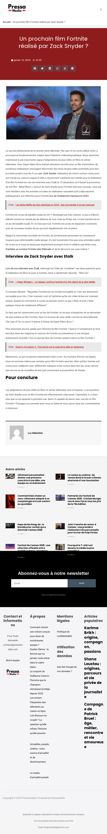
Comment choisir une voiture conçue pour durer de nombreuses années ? (40, 636)
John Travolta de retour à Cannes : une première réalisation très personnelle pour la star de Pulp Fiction (83, 528)
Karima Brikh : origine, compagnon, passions (93, 639)
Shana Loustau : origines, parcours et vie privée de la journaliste (93, 678)
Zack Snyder (49, 173)
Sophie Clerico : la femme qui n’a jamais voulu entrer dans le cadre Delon (40, 658)
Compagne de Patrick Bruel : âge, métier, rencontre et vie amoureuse (94, 725)
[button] (35, 68)
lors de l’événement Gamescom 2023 (69, 195)
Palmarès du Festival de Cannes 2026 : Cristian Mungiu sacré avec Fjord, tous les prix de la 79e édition (84, 500)
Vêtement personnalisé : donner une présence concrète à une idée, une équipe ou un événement (31, 479)
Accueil (6, 22)
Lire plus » (21, 487)
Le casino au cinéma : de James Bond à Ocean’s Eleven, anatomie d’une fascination (84, 478)
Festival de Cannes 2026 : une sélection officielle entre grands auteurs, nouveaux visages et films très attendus (34, 549)
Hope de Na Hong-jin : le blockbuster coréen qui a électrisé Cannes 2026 (32, 527)
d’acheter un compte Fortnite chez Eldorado (29, 249)
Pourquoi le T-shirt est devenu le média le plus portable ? (81, 548)
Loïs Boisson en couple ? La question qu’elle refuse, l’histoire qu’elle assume (38, 724)
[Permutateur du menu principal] (101, 9)
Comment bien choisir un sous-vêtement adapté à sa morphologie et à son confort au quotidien (34, 500)
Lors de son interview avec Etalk (22, 268)
